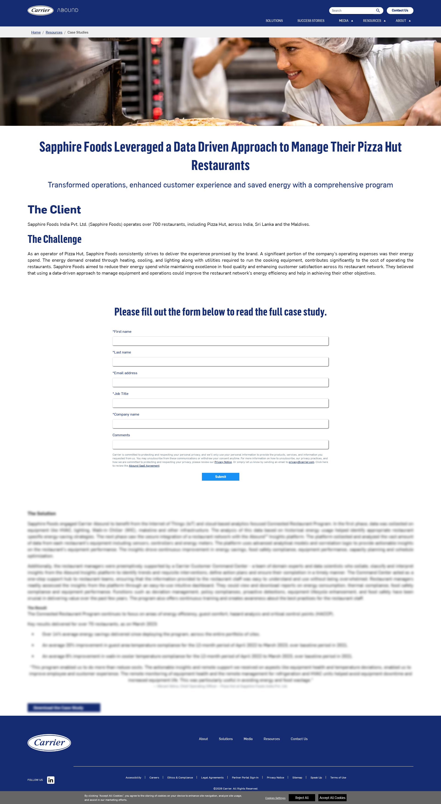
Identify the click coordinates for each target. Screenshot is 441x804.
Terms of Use (338, 777)
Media (248, 738)
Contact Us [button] (400, 10)
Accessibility (133, 777)
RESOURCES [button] (372, 20)
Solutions (226, 738)
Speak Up (316, 777)
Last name (122, 351)
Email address (125, 372)
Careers (154, 777)
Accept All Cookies (332, 797)
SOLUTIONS (274, 20)
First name (122, 331)
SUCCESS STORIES (310, 20)
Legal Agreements (212, 777)
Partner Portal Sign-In (245, 777)
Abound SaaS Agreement (144, 465)
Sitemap (297, 777)
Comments (121, 434)
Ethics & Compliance (180, 777)
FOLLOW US (35, 779)
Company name (126, 413)
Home (36, 31)
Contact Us (299, 738)
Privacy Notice (223, 462)
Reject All (302, 797)
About (203, 738)
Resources (54, 31)
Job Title (120, 393)
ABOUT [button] (401, 20)
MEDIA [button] (343, 20)
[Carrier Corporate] (49, 742)
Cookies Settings (275, 798)
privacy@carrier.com (301, 462)
